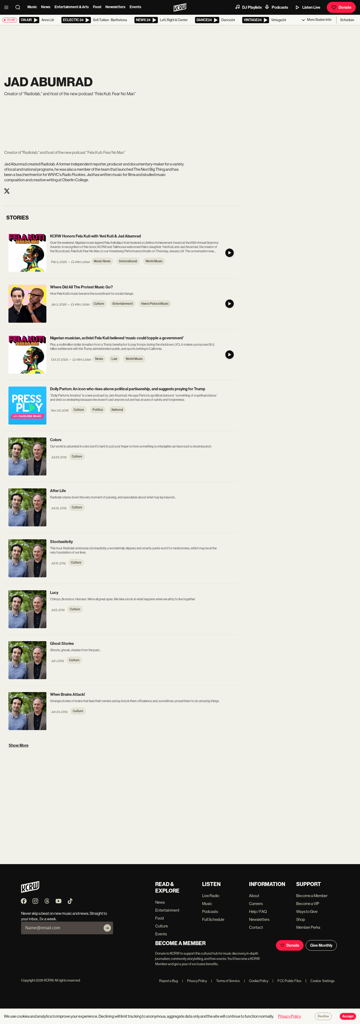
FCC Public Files (287, 981)
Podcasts (280, 7)
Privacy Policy (194, 981)
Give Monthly (321, 945)
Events (135, 7)
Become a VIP (307, 903)
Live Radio (210, 895)
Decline (323, 1016)
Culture (161, 926)
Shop (300, 919)
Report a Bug (168, 981)
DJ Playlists (252, 7)
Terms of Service (225, 981)
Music (32, 7)
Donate (345, 7)
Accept (347, 1016)
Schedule (347, 20)
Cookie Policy (256, 981)
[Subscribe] (107, 928)
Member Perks (308, 927)
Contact (256, 927)
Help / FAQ (258, 911)
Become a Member (312, 895)
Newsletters (115, 7)
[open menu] (8, 7)
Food (97, 7)
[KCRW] (30, 891)
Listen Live (311, 7)
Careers (256, 903)
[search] (19, 7)
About (254, 895)
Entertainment (167, 910)
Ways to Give (307, 911)
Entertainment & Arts (72, 7)
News (45, 7)
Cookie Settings (322, 981)
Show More (18, 745)
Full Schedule (213, 919)
